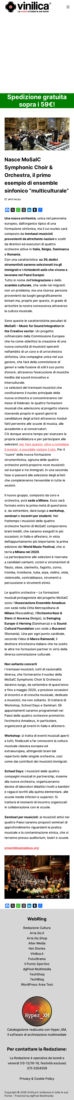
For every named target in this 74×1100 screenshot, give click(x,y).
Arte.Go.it (37, 933)
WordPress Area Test (37, 984)
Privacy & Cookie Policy (37, 1078)
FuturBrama (37, 959)
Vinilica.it (37, 953)
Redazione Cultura (37, 928)
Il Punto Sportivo (36, 964)
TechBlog (37, 979)
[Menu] (68, 6)
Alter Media (36, 943)
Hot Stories (37, 948)
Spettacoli (14, 199)
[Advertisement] (37, 53)
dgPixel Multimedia (37, 969)
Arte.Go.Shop (37, 938)
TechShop (37, 974)
